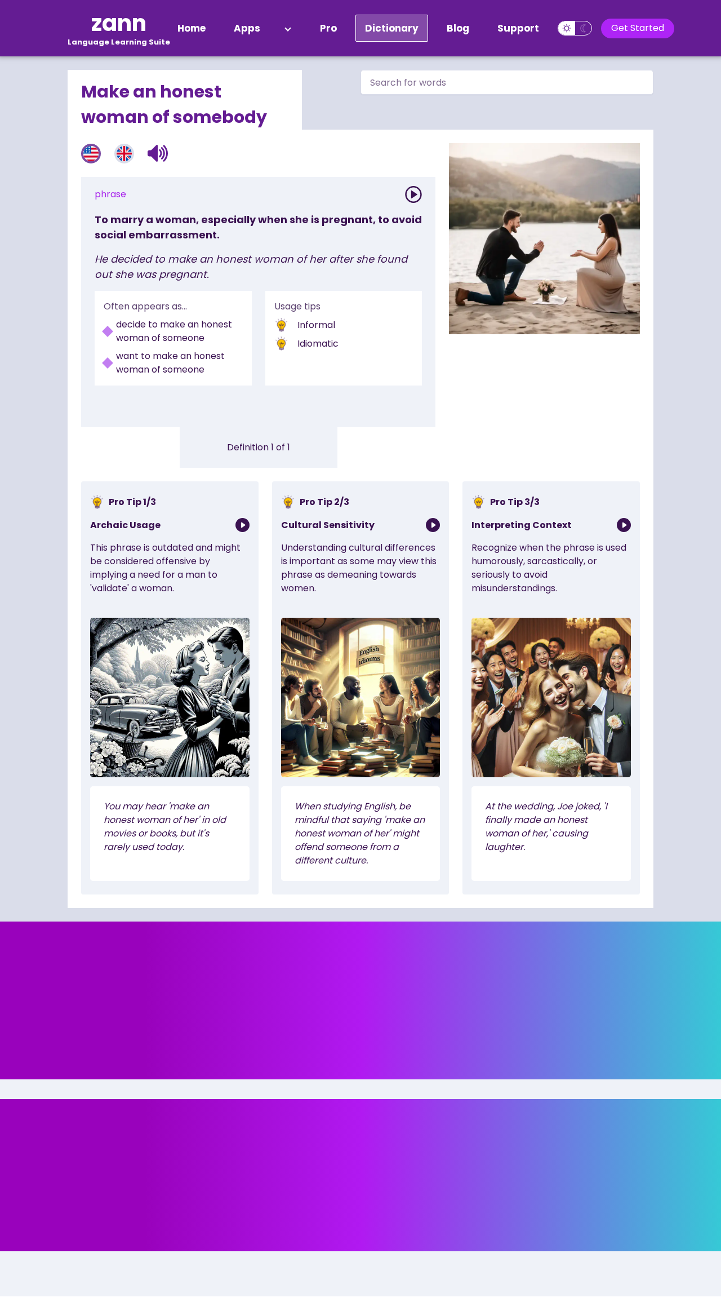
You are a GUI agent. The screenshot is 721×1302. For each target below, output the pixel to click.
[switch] (575, 28)
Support (518, 28)
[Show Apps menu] (287, 28)
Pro (328, 28)
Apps (247, 28)
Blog (458, 28)
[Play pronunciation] (413, 194)
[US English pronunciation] (91, 153)
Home (191, 28)
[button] (158, 153)
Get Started (637, 27)
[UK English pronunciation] (124, 153)
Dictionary (392, 28)
